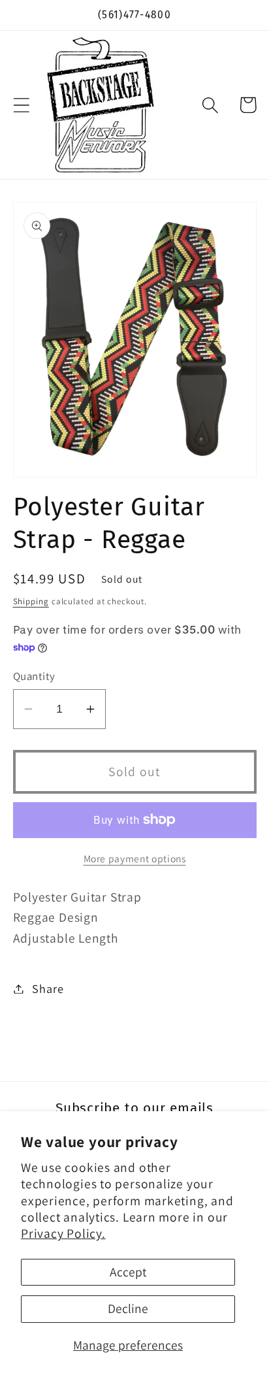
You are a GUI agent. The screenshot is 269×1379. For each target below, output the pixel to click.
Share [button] (47, 988)
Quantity (34, 676)
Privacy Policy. (63, 1233)
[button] (21, 104)
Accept (128, 1271)
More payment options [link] (135, 858)
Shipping (31, 601)
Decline (128, 1308)
